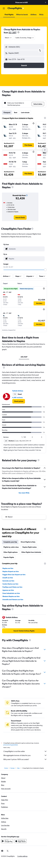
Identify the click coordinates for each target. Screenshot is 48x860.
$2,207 (13, 32)
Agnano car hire (8, 590)
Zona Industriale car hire (11, 593)
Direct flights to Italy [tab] (28, 542)
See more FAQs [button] (24, 493)
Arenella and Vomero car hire (12, 599)
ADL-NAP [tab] (24, 357)
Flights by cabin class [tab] (11, 547)
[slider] (45, 269)
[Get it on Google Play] (7, 841)
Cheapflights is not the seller (14, 751)
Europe (12, 768)
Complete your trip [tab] (10, 542)
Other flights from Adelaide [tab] (31, 552)
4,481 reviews (17, 397)
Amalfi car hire (7, 578)
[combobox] (26, 248)
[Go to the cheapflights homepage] (16, 8)
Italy (18, 768)
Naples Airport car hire (10, 571)
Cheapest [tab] (6, 112)
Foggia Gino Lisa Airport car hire (13, 574)
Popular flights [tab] (8, 557)
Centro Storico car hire (10, 584)
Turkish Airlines (17, 391)
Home (6, 768)
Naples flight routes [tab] (29, 547)
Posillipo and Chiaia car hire (12, 587)
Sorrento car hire (8, 581)
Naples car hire (7, 568)
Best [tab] (15, 112)
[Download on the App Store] (21, 841)
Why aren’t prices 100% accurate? (16, 759)
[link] (20, 217)
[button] (45, 2)
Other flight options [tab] (10, 552)
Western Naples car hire (11, 596)
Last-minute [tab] (25, 112)
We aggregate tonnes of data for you (17, 755)
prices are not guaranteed (10, 745)
